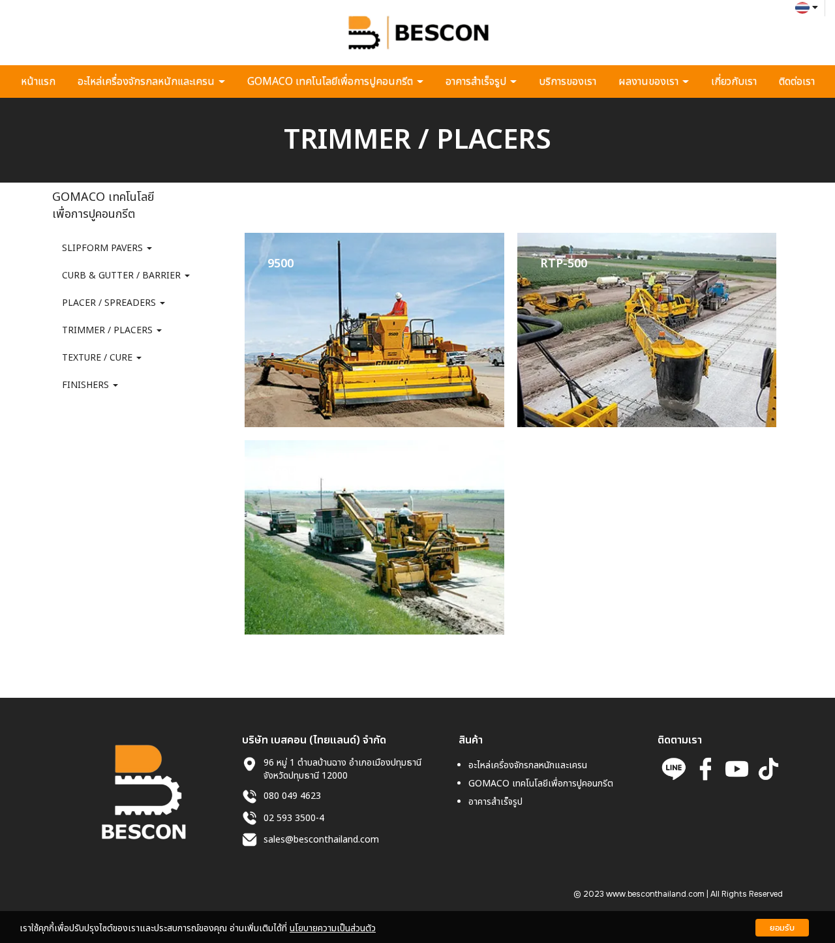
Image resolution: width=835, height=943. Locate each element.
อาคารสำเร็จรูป (477, 81)
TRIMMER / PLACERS (108, 330)
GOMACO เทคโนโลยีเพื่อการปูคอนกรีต (331, 81)
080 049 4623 (292, 796)
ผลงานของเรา (649, 81)
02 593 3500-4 (294, 818)
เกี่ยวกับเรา (734, 81)
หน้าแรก (38, 81)
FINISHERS (87, 385)
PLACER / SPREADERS (110, 303)
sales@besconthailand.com (321, 839)
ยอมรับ (782, 927)
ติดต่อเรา (797, 81)
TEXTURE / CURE (98, 358)
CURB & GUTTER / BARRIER (122, 275)
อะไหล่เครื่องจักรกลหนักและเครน (147, 81)
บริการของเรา (567, 81)
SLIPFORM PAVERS (103, 248)
